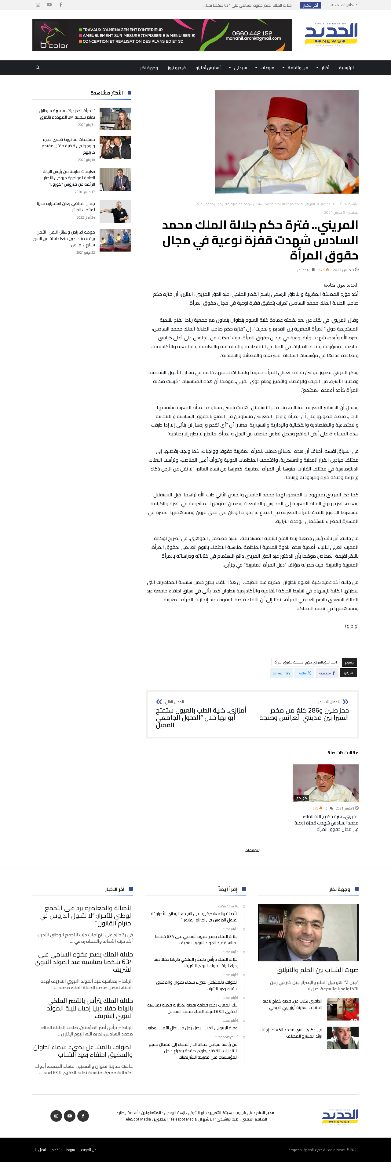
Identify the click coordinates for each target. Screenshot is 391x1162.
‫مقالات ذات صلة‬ (343, 754)
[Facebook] (60, 5)
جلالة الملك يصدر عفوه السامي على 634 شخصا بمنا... (248, 5)
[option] (326, 798)
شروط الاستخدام (63, 1149)
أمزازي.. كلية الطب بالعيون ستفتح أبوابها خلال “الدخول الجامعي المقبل (201, 714)
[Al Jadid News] (331, 19)
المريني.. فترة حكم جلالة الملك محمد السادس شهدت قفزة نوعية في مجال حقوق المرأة (326, 823)
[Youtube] (49, 5)
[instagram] (38, 5)
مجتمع (326, 204)
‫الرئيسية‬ (354, 204)
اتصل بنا (40, 1149)
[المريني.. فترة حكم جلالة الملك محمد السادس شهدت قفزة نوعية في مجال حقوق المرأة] (326, 783)
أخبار (339, 204)
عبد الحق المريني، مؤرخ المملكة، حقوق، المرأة (305, 662)
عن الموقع (89, 1149)
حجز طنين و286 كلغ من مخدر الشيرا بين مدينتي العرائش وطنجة (304, 710)
